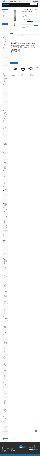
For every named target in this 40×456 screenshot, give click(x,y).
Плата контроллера (5, 311)
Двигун (4, 256)
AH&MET (5, 81)
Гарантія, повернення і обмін (5, 17)
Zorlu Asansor (5, 114)
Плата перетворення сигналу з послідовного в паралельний (5, 292)
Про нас (4, 11)
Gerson (4, 122)
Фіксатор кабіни (6, 186)
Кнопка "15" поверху (5, 412)
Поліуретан (5, 201)
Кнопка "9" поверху (5, 402)
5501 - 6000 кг (4, 222)
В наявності (5, 125)
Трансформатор (5, 184)
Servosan (5, 47)
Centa (4, 87)
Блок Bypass (5, 144)
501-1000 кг (5, 206)
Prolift (4, 45)
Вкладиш (5, 151)
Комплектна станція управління (5, 162)
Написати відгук (30, 11)
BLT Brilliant (5, 76)
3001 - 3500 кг (4, 215)
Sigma (4, 77)
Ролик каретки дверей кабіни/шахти (5, 180)
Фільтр (4, 187)
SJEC (4, 73)
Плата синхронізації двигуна (5, 353)
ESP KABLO (5, 37)
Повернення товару (13, 450)
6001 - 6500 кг (4, 223)
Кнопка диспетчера (5, 372)
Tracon (4, 119)
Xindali (4, 117)
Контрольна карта (5, 344)
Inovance (5, 39)
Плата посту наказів (5, 316)
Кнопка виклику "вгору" (5, 365)
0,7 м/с (4, 244)
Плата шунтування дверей (5, 299)
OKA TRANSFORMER (5, 61)
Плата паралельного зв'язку (5, 286)
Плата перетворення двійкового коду (5, 289)
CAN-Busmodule (5, 260)
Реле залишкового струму (5, 176)
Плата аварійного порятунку (6, 322)
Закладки (12, 448)
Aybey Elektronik (6, 72)
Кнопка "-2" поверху (5, 382)
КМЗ (4, 79)
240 (4, 191)
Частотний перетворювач (5, 189)
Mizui (4, 75)
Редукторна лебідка (5, 174)
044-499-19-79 (4, 450)
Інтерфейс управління (5, 301)
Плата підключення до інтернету (6, 318)
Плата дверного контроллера (5, 314)
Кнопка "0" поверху (5, 386)
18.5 (4, 234)
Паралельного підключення (5, 262)
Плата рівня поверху (5, 275)
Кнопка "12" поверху (5, 407)
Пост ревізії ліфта (5, 170)
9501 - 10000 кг (5, 227)
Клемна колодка (5, 342)
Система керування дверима (5, 267)
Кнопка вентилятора (5, 377)
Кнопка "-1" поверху (5, 384)
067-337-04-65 (13, 1)
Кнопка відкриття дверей (5, 360)
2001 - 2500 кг (4, 211)
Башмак (5, 141)
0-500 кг (5, 204)
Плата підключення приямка (5, 305)
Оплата (4, 13)
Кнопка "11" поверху (5, 405)
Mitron (4, 42)
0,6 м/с (4, 243)
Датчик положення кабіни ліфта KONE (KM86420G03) (31, 74)
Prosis (4, 85)
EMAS (4, 121)
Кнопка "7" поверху (5, 398)
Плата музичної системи (5, 281)
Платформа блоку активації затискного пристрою (6, 332)
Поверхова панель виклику (5, 169)
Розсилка (12, 449)
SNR (4, 50)
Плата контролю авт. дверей (6, 284)
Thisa (4, 82)
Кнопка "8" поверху (5, 400)
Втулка (4, 152)
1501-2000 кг (4, 209)
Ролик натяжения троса (6, 182)
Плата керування (6, 282)
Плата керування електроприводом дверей (6, 356)
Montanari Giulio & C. (6, 95)
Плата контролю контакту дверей (6, 303)
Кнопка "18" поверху (5, 418)
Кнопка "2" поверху (5, 389)
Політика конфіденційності (5, 15)
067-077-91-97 (4, 449)
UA (33, 2)
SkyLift (4, 115)
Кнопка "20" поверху (5, 421)
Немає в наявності (5, 127)
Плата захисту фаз (5, 334)
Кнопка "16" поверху (5, 414)
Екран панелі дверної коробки (6, 271)
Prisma (4, 44)
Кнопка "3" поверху (5, 391)
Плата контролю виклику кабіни (6, 273)
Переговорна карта (5, 348)
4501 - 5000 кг (4, 220)
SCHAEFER (5, 108)
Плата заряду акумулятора (5, 329)
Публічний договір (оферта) (5, 18)
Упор (4, 185)
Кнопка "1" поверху (5, 387)
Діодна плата (5, 349)
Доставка (4, 12)
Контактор (5, 164)
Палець (5, 167)
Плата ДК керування (5, 268)
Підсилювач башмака (5, 166)
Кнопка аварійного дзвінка (5, 375)
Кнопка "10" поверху (5, 403)
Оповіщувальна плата (5, 327)
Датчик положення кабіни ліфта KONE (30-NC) (22, 74)
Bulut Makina (5, 112)
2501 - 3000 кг (4, 213)
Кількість (23, 21)
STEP (4, 51)
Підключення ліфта (5, 351)
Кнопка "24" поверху (5, 428)
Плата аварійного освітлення (6, 312)
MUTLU (4, 113)
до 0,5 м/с (5, 241)
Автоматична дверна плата (5, 295)
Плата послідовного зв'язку (5, 264)
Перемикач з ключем (5, 378)
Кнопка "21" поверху (5, 423)
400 (4, 193)
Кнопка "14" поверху (5, 411)
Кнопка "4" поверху (5, 393)
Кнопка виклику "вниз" (5, 368)
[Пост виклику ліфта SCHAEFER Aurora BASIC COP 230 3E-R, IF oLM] (14, 24)
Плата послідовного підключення (5, 279)
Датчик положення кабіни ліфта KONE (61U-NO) (13, 74)
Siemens (5, 48)
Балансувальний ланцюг (6, 140)
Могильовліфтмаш (6, 78)
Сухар (4, 183)
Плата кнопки (4, 380)
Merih (4, 83)
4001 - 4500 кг (4, 218)
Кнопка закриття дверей (5, 363)
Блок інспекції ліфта (5, 146)
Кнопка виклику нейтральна (5, 370)
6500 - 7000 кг (4, 225)
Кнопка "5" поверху (5, 394)
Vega (4, 111)
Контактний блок (6, 163)
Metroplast (5, 41)
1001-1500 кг (4, 207)
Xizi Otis (5, 74)
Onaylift (5, 116)
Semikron (5, 46)
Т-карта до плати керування (6, 341)
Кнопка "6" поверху (5, 396)
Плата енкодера (5, 270)
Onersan (5, 110)
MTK (4, 43)
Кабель (4, 257)
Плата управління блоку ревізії (6, 309)
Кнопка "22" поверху (5, 425)
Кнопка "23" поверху (5, 427)
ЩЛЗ (4, 80)
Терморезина (5, 202)
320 (4, 192)
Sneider (5, 49)
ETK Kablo (5, 38)
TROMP (4, 109)
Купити (29, 21)
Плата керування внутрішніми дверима (6, 326)
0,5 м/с (4, 242)
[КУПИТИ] (15, 69)
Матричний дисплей (5, 339)
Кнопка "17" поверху (5, 416)
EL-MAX (4, 120)
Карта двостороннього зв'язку (6, 346)
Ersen (4, 36)
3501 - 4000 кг (4, 216)
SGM (4, 118)
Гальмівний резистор (5, 153)
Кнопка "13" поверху (5, 409)
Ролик (4, 258)
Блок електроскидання (6, 147)
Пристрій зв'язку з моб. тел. (6, 320)
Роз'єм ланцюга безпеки (5, 434)
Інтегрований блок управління (6, 137)
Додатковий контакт (5, 155)
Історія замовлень (13, 447)
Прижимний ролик (5, 172)
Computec (5, 35)
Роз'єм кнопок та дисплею (5, 436)
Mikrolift (5, 86)
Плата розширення (5, 336)
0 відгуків (26, 11)
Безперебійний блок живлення (5, 143)
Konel (4, 40)
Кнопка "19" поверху (5, 420)
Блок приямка (5, 150)
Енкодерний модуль (5, 277)
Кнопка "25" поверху (5, 430)
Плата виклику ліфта (5, 297)
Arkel (4, 84)
